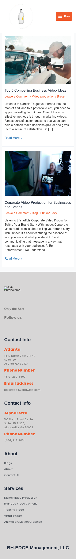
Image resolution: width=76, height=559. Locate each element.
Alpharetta (15, 413)
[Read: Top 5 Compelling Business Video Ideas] (38, 59)
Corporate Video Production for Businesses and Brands (38, 204)
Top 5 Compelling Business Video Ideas (35, 90)
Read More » (13, 138)
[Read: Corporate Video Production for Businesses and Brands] (38, 173)
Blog (35, 213)
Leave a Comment (17, 96)
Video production (43, 96)
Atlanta (12, 349)
